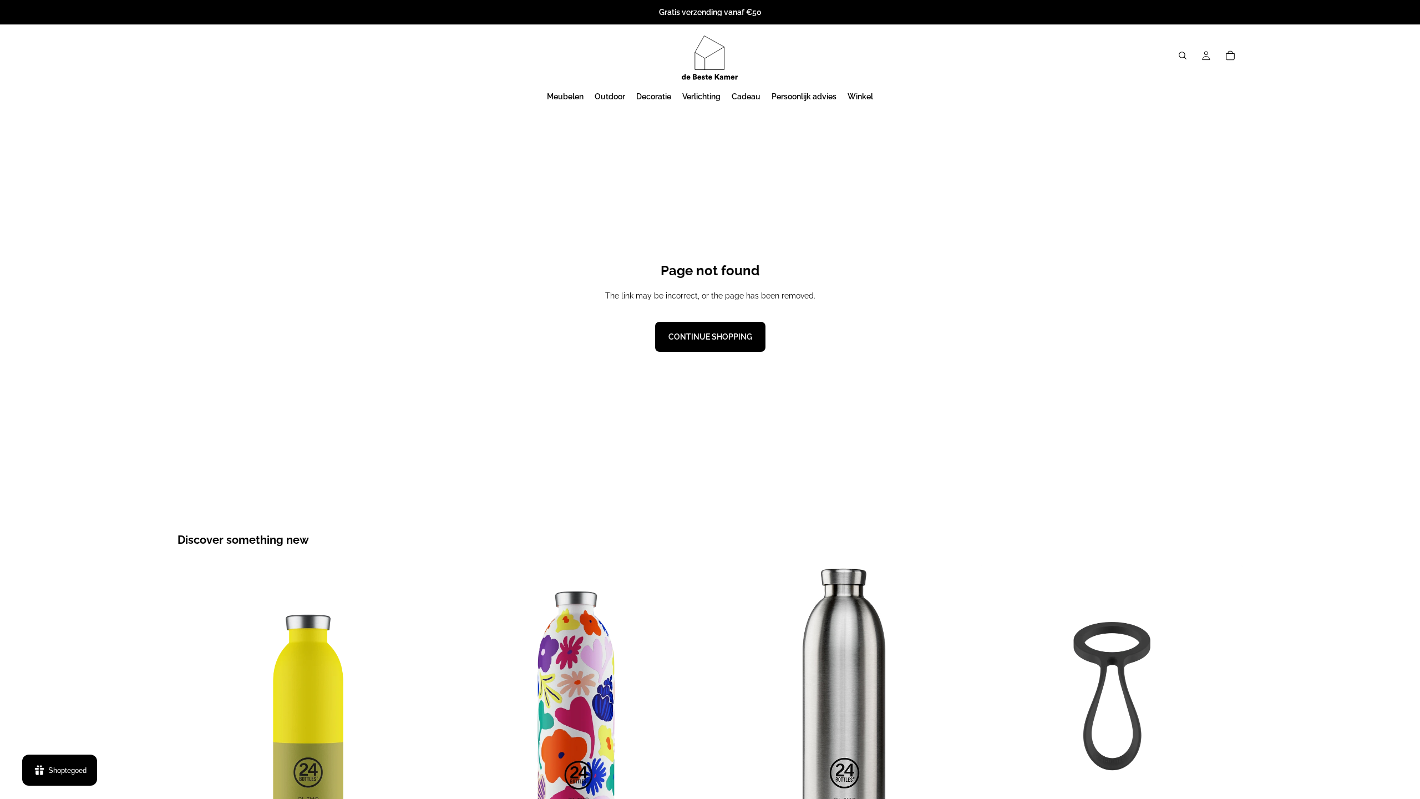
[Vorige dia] (194, 696)
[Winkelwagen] (1230, 55)
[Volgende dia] (422, 696)
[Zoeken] (1182, 55)
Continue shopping (710, 336)
